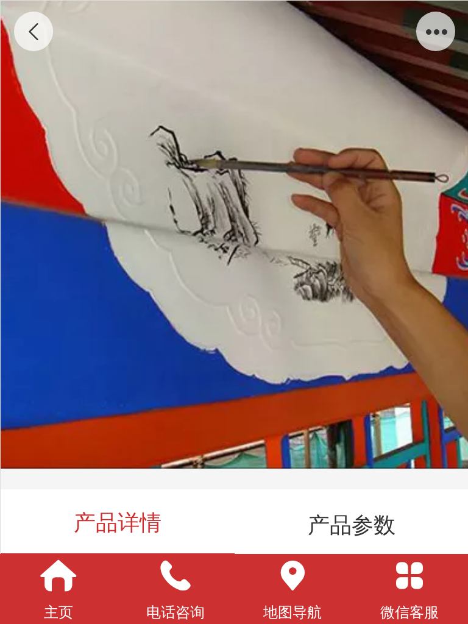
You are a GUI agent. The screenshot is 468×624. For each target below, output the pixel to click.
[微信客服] (409, 576)
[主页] (58, 576)
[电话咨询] (175, 576)
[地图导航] (292, 576)
